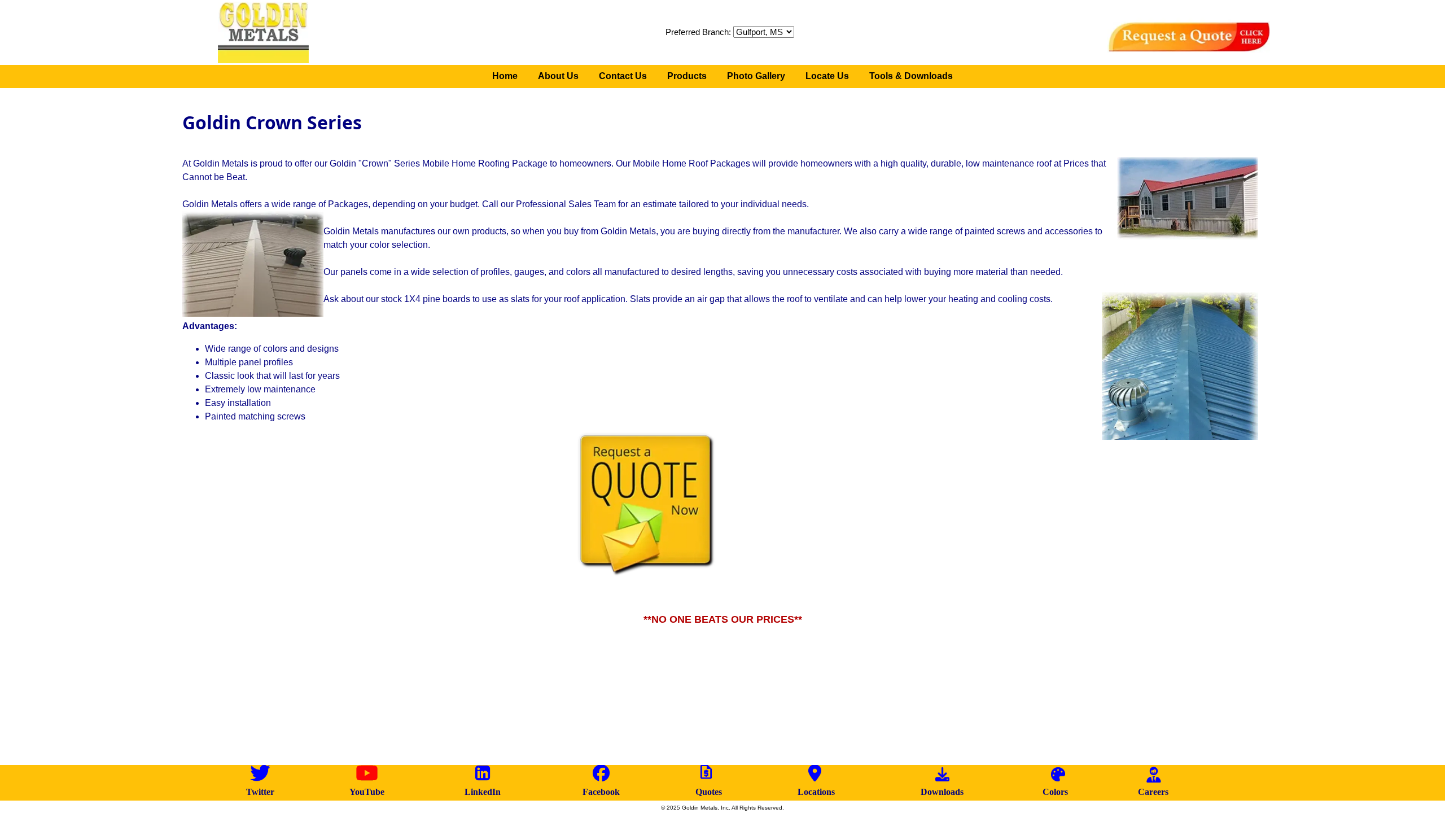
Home (505, 76)
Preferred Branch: (699, 32)
